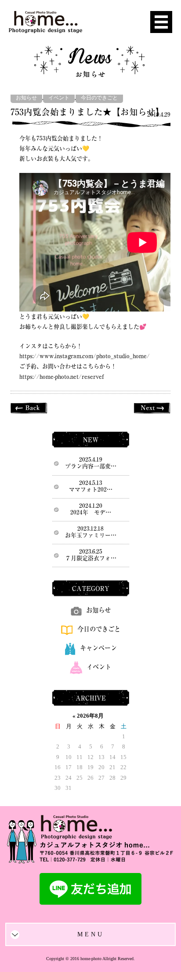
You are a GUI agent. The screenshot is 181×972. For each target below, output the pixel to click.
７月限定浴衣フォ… (90, 558)
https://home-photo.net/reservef (61, 377)
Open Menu (161, 22)
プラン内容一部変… (90, 466)
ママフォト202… (90, 489)
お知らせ (26, 98)
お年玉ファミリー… (90, 535)
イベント (58, 98)
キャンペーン (98, 648)
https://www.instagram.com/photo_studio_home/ (84, 356)
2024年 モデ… (90, 512)
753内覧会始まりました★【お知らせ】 (87, 112)
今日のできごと (99, 98)
